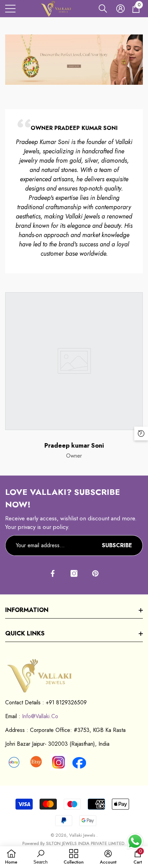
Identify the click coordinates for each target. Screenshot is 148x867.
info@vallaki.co (40, 716)
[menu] (10, 8)
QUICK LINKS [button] (25, 633)
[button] (103, 8)
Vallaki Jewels (82, 835)
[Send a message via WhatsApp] (135, 841)
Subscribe (117, 545)
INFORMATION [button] (27, 609)
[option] (74, 198)
